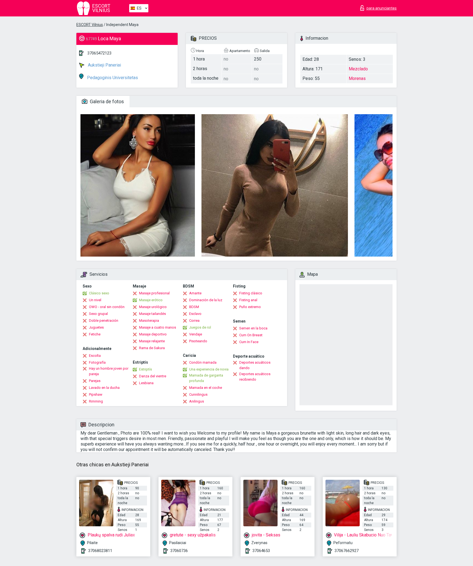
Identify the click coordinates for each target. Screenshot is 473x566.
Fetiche (94, 334)
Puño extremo (250, 307)
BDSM (194, 307)
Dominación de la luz (205, 300)
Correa (194, 320)
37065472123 (99, 53)
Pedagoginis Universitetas (112, 77)
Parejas (94, 381)
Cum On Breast (251, 335)
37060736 (179, 550)
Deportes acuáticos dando (254, 365)
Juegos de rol (200, 327)
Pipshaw (95, 394)
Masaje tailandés (152, 314)
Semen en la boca (253, 328)
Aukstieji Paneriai (104, 65)
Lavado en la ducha (104, 388)
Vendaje (195, 334)
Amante (195, 293)
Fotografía (97, 362)
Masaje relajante (152, 341)
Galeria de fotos (106, 101)
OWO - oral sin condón (107, 307)
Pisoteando (198, 341)
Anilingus (196, 401)
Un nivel (95, 300)
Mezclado (358, 68)
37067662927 (346, 550)
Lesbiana (146, 383)
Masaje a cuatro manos (157, 327)
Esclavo (195, 314)
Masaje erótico (151, 300)
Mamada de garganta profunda (206, 378)
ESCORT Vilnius (89, 24)
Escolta (95, 356)
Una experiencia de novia (209, 369)
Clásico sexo (99, 293)
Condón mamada (203, 362)
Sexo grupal (98, 314)
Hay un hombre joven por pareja (108, 371)
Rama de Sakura (152, 348)
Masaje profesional (154, 293)
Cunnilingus (198, 394)
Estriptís (145, 369)
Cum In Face (248, 342)
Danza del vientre (152, 376)
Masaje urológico (153, 307)
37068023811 (100, 550)
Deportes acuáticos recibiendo (254, 376)
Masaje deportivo (153, 334)
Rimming (96, 401)
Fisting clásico (250, 293)
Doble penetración (103, 320)
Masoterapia (149, 320)
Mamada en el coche (205, 388)
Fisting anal (248, 300)
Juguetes (96, 327)
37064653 (261, 550)
